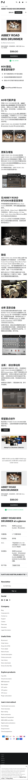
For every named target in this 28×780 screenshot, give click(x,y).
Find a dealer (4, 648)
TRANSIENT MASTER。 (8, 322)
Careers (3, 621)
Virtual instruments (6, 678)
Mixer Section (5, 314)
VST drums (4, 692)
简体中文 (3, 760)
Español (2, 764)
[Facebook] (2, 600)
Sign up (14, 591)
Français (3, 762)
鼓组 (6, 6)
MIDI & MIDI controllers (7, 720)
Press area (4, 624)
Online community (6, 657)
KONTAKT (22, 527)
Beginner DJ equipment (7, 717)
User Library (4, 660)
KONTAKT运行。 (20, 126)
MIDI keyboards (5, 681)
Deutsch (2, 758)
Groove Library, (9, 372)
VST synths (4, 687)
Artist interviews (5, 708)
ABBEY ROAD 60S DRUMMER (13, 9)
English (2, 754)
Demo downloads (6, 663)
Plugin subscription (6, 695)
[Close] (26, 766)
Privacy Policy (9, 778)
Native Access (5, 651)
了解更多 (5, 430)
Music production (6, 714)
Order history (4, 643)
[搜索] (16, 2)
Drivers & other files (6, 665)
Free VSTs (3, 676)
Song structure (5, 728)
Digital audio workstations (8, 723)
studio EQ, (17, 318)
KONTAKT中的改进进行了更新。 (13, 159)
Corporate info (5, 613)
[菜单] (26, 2)
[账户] (19, 2)
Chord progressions (6, 731)
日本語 (2, 756)
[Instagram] (4, 600)
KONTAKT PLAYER (8, 126)
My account (4, 640)
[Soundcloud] (9, 600)
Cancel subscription (6, 654)
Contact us (4, 615)
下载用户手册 (16, 565)
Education (4, 627)
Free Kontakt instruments (8, 706)
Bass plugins (4, 684)
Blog (2, 610)
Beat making (4, 711)
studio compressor (7, 320)
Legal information (6, 630)
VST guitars (4, 690)
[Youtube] (7, 600)
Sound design (5, 725)
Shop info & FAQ (5, 646)
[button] (11, 87)
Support (3, 618)
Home (2, 6)
